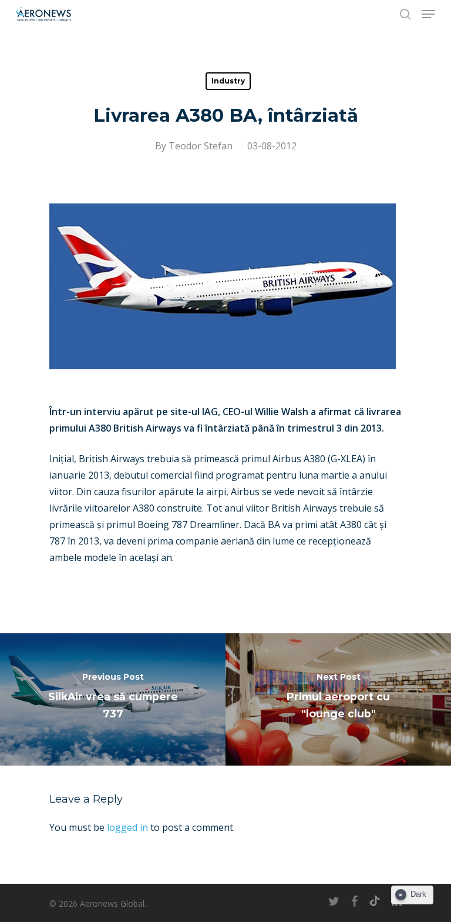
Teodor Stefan (201, 145)
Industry (228, 80)
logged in (127, 827)
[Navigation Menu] (428, 14)
